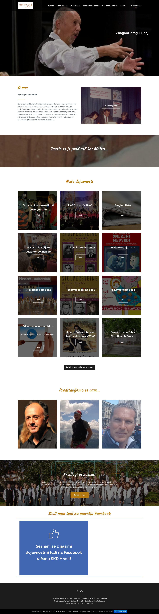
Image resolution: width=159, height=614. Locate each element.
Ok (115, 611)
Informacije (122, 611)
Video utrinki (62, 6)
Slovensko (135, 6)
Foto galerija (111, 6)
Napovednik (75, 6)
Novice (51, 6)
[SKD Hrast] (26, 5)
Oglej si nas (79, 495)
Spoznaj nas (111, 106)
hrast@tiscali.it (93, 487)
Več (38, 215)
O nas (122, 6)
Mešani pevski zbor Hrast (93, 6)
